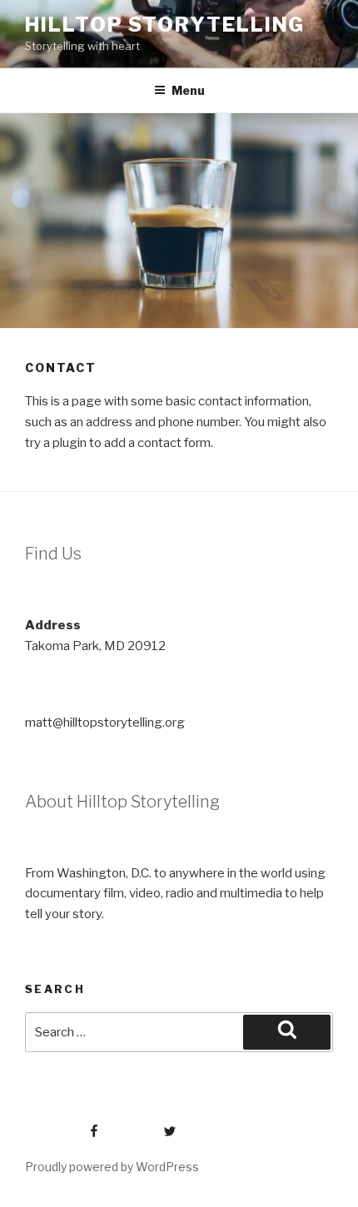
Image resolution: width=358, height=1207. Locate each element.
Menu (188, 90)
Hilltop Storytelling (165, 24)
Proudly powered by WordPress (112, 1167)
